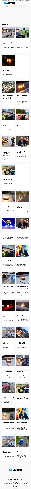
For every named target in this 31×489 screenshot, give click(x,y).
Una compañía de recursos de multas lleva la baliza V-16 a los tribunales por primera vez (22, 315)
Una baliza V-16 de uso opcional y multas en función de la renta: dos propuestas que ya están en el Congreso (8, 287)
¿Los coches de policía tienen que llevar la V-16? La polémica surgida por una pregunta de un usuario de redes (8, 342)
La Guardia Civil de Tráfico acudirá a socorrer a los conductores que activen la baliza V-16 (22, 42)
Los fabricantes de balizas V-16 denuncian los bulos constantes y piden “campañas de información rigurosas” (8, 315)
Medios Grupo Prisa (15, 488)
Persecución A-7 (10, 0)
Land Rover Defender (21, 0)
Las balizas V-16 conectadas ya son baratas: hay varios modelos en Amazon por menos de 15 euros (22, 124)
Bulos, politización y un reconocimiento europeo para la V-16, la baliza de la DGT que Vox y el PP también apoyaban (22, 342)
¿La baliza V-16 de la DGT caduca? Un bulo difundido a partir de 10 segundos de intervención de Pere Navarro (22, 151)
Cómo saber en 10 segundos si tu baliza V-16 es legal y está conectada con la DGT (8, 70)
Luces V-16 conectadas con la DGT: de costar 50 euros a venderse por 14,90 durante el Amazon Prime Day (22, 96)
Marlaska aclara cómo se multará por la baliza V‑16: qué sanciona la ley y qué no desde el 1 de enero (22, 423)
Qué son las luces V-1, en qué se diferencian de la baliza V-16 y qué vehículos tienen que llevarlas (8, 233)
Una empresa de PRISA (15, 486)
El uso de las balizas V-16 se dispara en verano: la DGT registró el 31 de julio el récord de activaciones (8, 42)
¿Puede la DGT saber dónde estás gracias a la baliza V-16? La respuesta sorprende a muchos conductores (8, 124)
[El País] (9, 479)
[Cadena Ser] (21, 479)
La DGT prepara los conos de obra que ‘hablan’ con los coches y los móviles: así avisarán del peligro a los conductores (22, 206)
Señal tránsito (6, 0)
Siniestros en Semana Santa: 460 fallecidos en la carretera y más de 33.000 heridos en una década (8, 397)
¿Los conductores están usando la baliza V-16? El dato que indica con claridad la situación (8, 260)
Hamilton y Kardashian (15, 0)
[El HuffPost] (19, 479)
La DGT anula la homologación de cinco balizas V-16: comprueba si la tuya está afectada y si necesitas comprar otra (8, 423)
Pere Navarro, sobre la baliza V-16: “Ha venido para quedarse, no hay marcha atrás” (22, 233)
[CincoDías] (14, 479)
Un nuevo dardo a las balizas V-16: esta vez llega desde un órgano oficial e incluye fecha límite (8, 179)
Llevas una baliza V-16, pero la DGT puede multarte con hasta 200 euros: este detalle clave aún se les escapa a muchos (8, 451)
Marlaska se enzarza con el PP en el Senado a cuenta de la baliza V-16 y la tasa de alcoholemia (22, 260)
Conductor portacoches (27, 0)
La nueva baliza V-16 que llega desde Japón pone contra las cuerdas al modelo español (8, 206)
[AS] (11, 479)
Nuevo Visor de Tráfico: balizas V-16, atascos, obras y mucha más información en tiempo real (22, 451)
